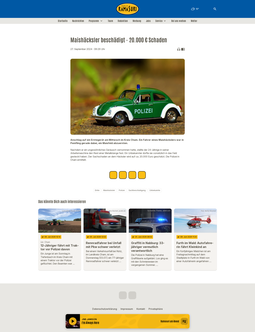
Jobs (148, 21)
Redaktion (123, 21)
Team (110, 21)
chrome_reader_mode (183, 49)
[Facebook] (41, 9)
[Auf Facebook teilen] (113, 175)
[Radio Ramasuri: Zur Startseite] (127, 9)
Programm (94, 21)
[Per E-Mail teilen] (141, 175)
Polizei (122, 190)
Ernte (97, 190)
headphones (179, 49)
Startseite (62, 21)
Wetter (194, 21)
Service (158, 21)
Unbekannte (154, 190)
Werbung (137, 21)
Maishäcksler (109, 190)
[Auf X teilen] (122, 175)
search (215, 9)
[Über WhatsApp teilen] (132, 175)
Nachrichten (78, 21)
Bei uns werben (178, 21)
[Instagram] (47, 9)
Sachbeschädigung (137, 190)
